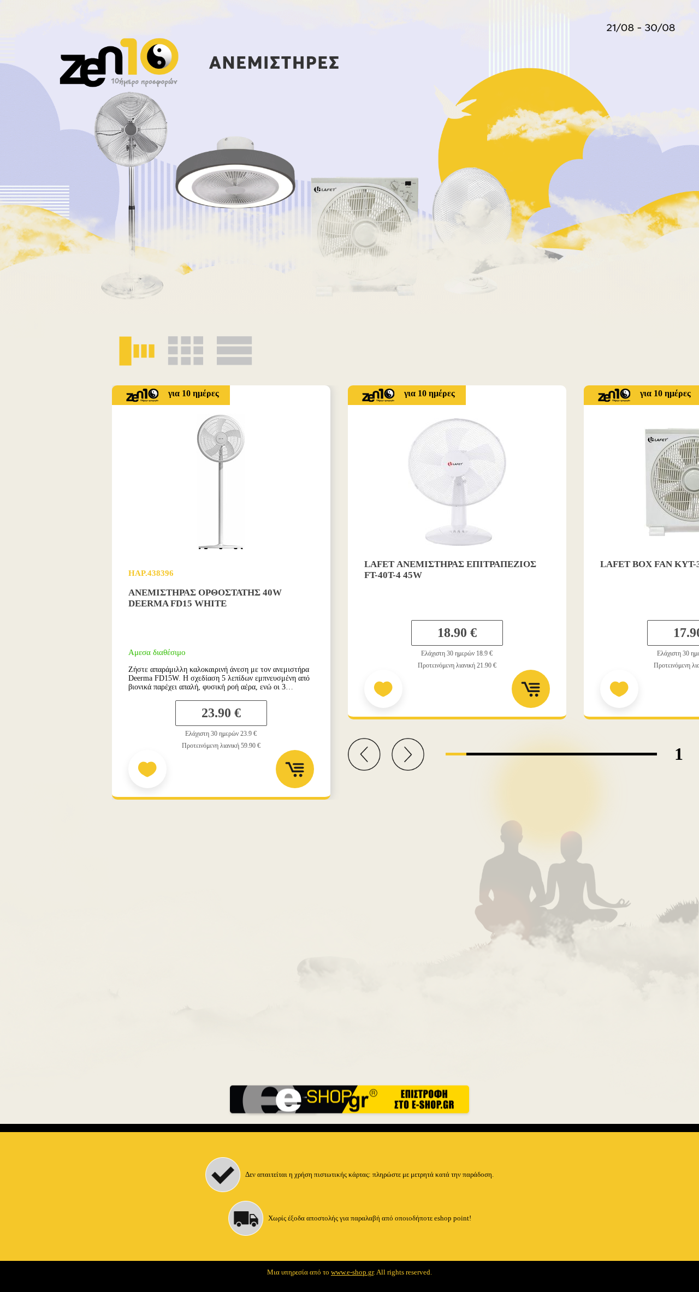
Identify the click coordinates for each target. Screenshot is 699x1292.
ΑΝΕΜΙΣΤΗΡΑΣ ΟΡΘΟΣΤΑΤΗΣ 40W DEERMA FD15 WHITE (205, 598)
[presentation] (364, 755)
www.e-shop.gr (352, 1272)
